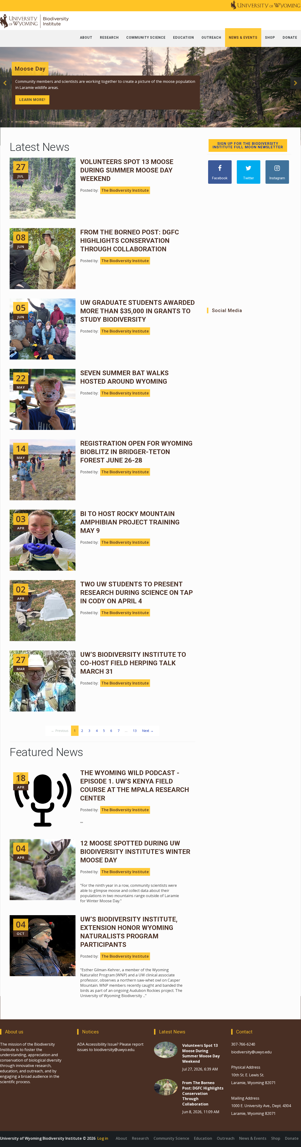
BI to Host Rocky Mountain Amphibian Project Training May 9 (130, 522)
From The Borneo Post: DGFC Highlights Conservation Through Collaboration (129, 240)
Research (140, 1138)
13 (135, 730)
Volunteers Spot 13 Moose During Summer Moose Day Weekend (126, 170)
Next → (148, 730)
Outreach (225, 1138)
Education (203, 1138)
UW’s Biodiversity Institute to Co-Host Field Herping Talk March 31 (133, 663)
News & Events (252, 1138)
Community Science (171, 1138)
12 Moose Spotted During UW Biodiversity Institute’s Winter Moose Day (135, 851)
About (121, 1138)
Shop (275, 1138)
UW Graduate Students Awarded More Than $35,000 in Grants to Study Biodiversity (137, 311)
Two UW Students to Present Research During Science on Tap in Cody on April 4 (136, 592)
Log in (102, 1138)
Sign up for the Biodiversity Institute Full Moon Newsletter (248, 145)
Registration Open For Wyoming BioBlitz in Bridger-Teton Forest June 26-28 (136, 452)
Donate (292, 1138)
